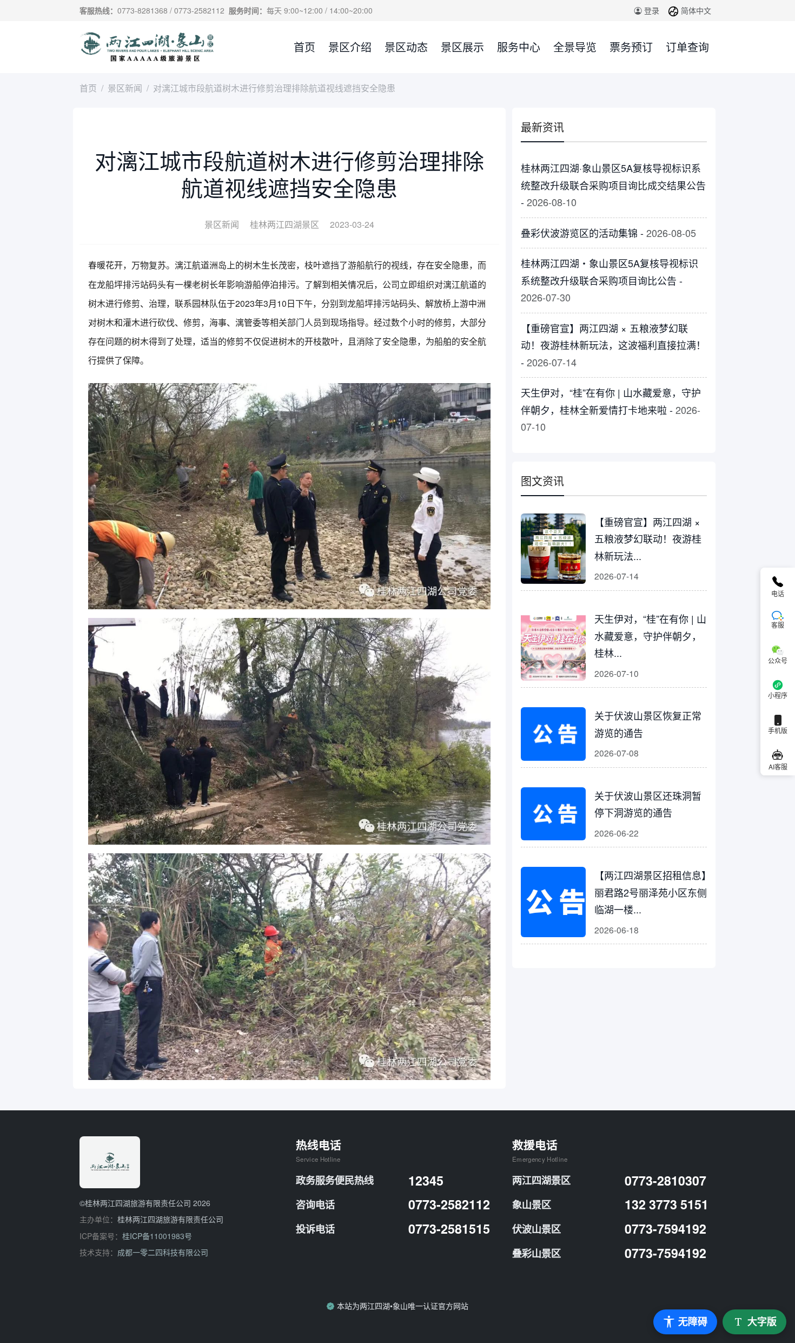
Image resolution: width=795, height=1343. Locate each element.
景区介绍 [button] (350, 47)
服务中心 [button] (518, 47)
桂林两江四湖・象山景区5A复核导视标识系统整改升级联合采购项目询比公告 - (609, 280)
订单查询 (687, 47)
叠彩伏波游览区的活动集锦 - (608, 233)
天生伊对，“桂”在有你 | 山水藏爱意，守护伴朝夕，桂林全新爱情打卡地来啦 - (611, 409)
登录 (650, 10)
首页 (304, 47)
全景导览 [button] (575, 47)
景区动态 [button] (406, 47)
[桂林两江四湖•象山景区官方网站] (148, 47)
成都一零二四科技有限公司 (162, 1252)
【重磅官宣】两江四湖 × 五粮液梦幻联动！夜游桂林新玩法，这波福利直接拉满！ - (613, 345)
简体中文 (695, 10)
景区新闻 (125, 88)
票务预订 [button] (631, 47)
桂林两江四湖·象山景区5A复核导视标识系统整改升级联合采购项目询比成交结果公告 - (613, 185)
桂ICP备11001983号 (157, 1235)
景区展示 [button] (462, 47)
